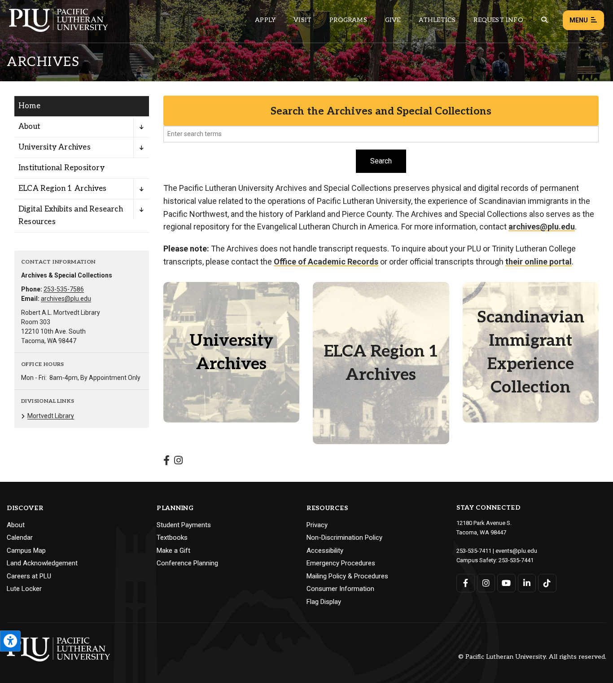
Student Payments (184, 525)
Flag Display (323, 602)
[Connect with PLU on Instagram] (486, 583)
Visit (302, 20)
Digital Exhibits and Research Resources (70, 215)
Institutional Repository (61, 167)
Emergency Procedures (340, 563)
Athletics (437, 20)
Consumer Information (340, 589)
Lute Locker (24, 589)
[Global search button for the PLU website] (544, 20)
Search (381, 161)
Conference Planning (187, 563)
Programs (348, 20)
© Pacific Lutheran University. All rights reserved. (532, 657)
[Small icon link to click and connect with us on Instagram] (178, 461)
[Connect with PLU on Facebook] (465, 583)
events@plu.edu (516, 550)
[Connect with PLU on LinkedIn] (527, 583)
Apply (265, 20)
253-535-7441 (516, 560)
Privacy (317, 525)
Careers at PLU (29, 576)
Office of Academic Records (326, 261)
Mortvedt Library (50, 415)
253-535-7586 (64, 289)
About (29, 126)
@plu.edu (541, 226)
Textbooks (172, 537)
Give (393, 20)
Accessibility (324, 550)
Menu (578, 20)
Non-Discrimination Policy (344, 537)
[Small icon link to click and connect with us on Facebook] (166, 461)
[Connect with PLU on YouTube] (506, 583)
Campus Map (26, 550)
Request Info (498, 20)
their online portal (538, 261)
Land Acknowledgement (42, 563)
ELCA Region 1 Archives (62, 188)
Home (29, 105)
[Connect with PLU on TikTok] (547, 583)
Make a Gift (173, 550)
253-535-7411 (473, 550)
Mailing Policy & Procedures (347, 576)
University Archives (54, 147)
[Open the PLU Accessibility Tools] (10, 641)
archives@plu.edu (66, 298)
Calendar (20, 537)
